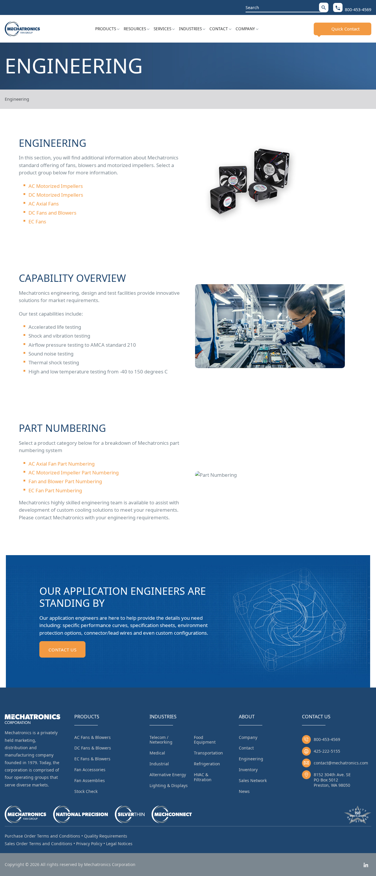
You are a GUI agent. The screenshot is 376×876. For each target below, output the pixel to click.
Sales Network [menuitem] (253, 780)
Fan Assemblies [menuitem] (89, 780)
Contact (218, 28)
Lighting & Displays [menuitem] (169, 785)
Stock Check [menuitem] (86, 791)
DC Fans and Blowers (52, 212)
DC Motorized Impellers (55, 194)
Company (245, 28)
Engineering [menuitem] (251, 759)
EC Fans (37, 221)
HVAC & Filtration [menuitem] (203, 777)
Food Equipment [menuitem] (205, 740)
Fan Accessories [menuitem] (89, 769)
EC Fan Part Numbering (55, 490)
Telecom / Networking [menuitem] (161, 740)
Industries (190, 28)
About (247, 716)
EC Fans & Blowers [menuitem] (92, 759)
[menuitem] (107, 29)
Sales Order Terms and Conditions (38, 843)
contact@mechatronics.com (341, 763)
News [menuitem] (244, 791)
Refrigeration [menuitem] (207, 763)
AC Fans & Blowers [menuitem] (92, 737)
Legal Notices (119, 843)
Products (105, 28)
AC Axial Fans (43, 203)
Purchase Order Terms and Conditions (42, 836)
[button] (323, 7)
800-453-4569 (327, 739)
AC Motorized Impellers (55, 186)
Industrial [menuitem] (159, 763)
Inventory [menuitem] (248, 769)
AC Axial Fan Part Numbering (61, 463)
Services (162, 28)
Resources (135, 28)
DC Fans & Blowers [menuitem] (92, 748)
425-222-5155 (327, 751)
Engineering (17, 99)
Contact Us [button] (62, 650)
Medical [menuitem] (157, 753)
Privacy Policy (89, 843)
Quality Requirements (105, 836)
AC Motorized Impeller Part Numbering (73, 472)
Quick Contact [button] (345, 29)
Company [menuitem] (248, 737)
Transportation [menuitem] (208, 753)
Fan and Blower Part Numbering (65, 481)
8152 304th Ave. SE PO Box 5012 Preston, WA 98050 (332, 780)
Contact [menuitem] (246, 748)
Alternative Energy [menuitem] (168, 774)
